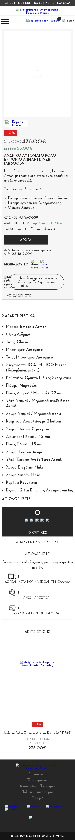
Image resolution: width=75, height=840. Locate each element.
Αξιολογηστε (37, 554)
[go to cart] (55, 21)
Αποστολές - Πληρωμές (37, 786)
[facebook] (13, 806)
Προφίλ (37, 798)
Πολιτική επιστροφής (37, 792)
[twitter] (33, 806)
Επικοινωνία (37, 774)
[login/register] (37, 21)
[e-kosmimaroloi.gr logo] (38, 11)
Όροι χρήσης (37, 780)
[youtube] (12, 809)
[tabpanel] (37, 694)
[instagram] (54, 806)
